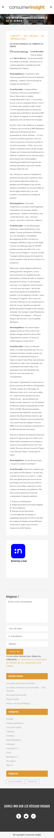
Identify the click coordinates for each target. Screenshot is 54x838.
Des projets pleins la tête (16, 695)
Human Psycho (12, 699)
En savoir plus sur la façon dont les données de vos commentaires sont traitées (26, 662)
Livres (8, 752)
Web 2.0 (9, 765)
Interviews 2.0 (12, 748)
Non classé (11, 761)
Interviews (33, 36)
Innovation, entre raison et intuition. (21, 683)
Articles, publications (14, 723)
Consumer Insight (13, 727)
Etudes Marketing (13, 740)
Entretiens (10, 736)
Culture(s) (10, 731)
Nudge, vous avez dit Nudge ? (18, 703)
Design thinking (15, 781)
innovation (32, 781)
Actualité (9, 719)
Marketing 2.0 (12, 757)
